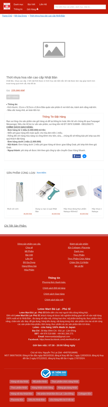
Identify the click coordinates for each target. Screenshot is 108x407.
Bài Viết (29, 255)
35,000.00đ (28, 214)
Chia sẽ (29, 248)
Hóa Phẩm (29, 270)
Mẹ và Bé (79, 266)
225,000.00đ (17, 90)
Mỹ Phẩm (29, 251)
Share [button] (78, 156)
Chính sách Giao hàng (54, 294)
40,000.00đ (56, 214)
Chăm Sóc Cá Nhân (79, 262)
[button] (19, 4)
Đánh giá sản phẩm (79, 244)
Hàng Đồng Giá (29, 266)
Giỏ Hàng (31, 9)
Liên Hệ (43, 4)
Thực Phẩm (78, 255)
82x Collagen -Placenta (79, 248)
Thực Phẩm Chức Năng (79, 259)
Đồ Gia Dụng (20, 16)
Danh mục (79, 251)
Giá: (8, 90)
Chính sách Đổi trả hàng (54, 288)
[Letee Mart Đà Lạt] (7, 6)
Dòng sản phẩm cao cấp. (29, 244)
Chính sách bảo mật (54, 300)
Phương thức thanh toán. (54, 282)
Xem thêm (41, 173)
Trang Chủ (7, 16)
